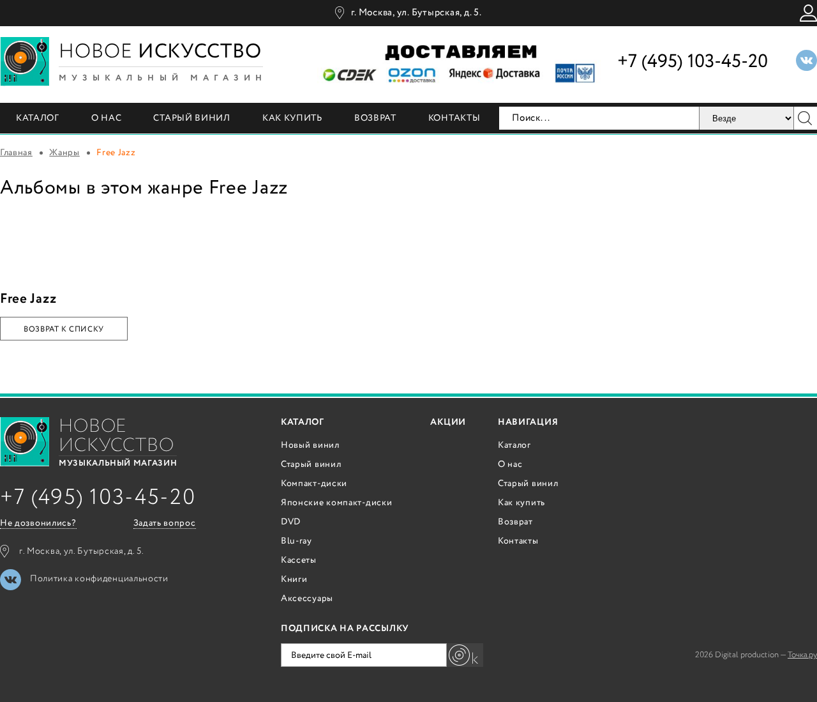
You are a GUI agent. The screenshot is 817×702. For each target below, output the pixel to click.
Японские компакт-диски (336, 502)
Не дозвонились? (38, 523)
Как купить (292, 118)
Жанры (64, 152)
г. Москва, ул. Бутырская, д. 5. (416, 13)
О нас (106, 118)
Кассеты (299, 560)
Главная (16, 152)
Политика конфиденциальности (99, 578)
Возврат (375, 118)
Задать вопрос (164, 523)
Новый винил (310, 445)
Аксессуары (307, 598)
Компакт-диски (314, 483)
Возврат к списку (64, 329)
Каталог (37, 118)
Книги (294, 579)
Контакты (454, 118)
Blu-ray (296, 541)
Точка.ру (802, 655)
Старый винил (191, 118)
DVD (291, 521)
